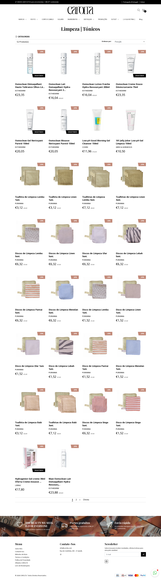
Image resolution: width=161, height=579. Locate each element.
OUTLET (114, 19)
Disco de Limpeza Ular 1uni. (29, 366)
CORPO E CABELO (48, 19)
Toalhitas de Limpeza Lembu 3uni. (93, 198)
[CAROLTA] (80, 10)
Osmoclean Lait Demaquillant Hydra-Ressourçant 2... (60, 87)
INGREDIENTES (73, 19)
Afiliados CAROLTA (21, 563)
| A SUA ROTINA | (129, 19)
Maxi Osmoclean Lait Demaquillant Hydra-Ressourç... (60, 481)
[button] (130, 2)
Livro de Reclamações (22, 566)
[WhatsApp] (61, 554)
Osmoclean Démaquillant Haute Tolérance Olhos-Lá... (30, 85)
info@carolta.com (66, 548)
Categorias (24, 36)
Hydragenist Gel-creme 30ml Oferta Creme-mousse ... (30, 480)
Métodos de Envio (21, 554)
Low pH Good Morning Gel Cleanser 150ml (96, 142)
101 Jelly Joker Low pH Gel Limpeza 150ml (129, 142)
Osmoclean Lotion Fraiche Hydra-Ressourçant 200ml (96, 85)
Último (86, 499)
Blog (140, 19)
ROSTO (33, 19)
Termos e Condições (22, 557)
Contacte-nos (19, 552)
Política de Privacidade (22, 560)
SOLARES (61, 19)
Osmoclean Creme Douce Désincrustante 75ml (129, 85)
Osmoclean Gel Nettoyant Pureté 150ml (29, 142)
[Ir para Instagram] (106, 561)
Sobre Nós (18, 549)
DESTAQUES (88, 19)
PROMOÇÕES (102, 19)
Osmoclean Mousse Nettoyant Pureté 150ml (62, 142)
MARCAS (22, 19)
